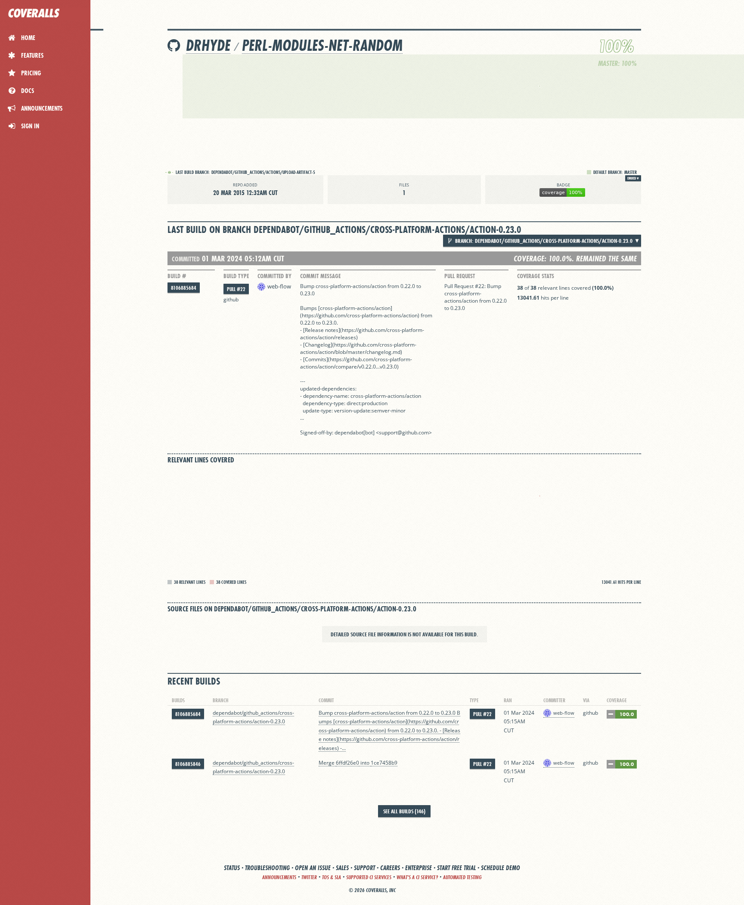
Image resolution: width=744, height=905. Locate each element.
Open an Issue (313, 867)
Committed (186, 258)
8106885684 (183, 287)
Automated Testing (462, 877)
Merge (327, 762)
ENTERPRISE (418, 867)
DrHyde (208, 45)
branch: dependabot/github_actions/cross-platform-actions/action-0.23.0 (543, 241)
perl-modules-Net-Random (322, 45)
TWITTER (309, 877)
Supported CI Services (368, 877)
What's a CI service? (417, 877)
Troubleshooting (267, 867)
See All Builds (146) (404, 811)
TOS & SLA (331, 877)
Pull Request (459, 276)
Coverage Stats (535, 276)
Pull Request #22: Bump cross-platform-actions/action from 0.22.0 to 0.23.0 (475, 297)
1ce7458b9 (384, 762)
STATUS (232, 867)
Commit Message (320, 276)
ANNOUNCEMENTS (279, 877)
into (365, 762)
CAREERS (390, 867)
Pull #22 (236, 289)
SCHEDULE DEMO (500, 867)
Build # (176, 276)
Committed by (274, 276)
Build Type (236, 276)
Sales (342, 867)
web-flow (279, 286)
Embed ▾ (633, 178)
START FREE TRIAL (456, 867)
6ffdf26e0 (347, 762)
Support (364, 867)
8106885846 (188, 764)
